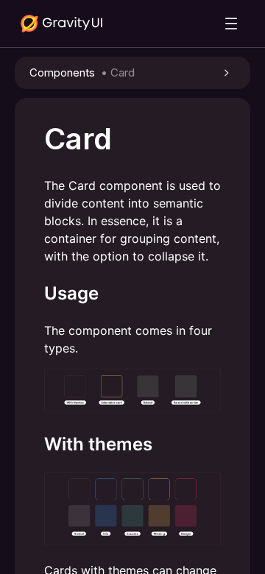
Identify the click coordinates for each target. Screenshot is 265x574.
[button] (132, 73)
